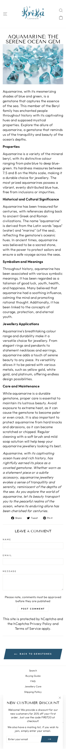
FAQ (32, 681)
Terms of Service (28, 628)
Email (7, 555)
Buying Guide (33, 675)
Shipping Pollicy (33, 691)
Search (33, 670)
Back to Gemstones (35, 654)
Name (7, 539)
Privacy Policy (41, 624)
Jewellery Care (33, 686)
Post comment (33, 608)
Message (10, 571)
